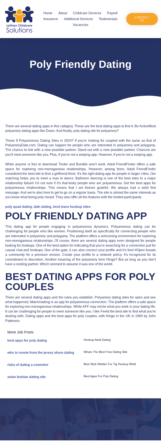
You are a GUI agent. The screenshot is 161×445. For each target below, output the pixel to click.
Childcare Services (87, 13)
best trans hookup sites (72, 206)
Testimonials (108, 19)
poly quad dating (18, 206)
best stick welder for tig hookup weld (110, 364)
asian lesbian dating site (26, 377)
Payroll (112, 13)
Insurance (50, 19)
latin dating (42, 206)
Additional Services (78, 19)
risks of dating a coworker (27, 365)
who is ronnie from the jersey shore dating (40, 352)
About (62, 13)
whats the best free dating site (105, 352)
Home (47, 13)
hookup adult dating (97, 339)
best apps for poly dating (27, 340)
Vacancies (80, 25)
